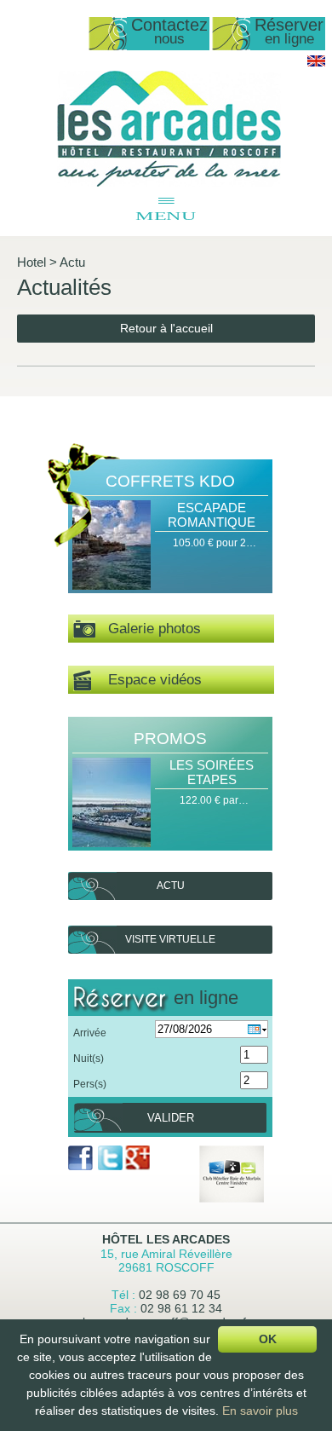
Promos (170, 738)
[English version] (316, 63)
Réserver (289, 32)
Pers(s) (89, 1084)
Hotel (31, 262)
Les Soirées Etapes (211, 772)
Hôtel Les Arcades (166, 1239)
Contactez (169, 32)
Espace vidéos (146, 680)
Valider (170, 1117)
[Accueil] (169, 183)
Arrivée (89, 1033)
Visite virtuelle (170, 939)
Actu (72, 262)
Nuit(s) (88, 1059)
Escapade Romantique (211, 514)
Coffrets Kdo (170, 481)
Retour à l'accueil (166, 328)
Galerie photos (148, 628)
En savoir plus (260, 1410)
